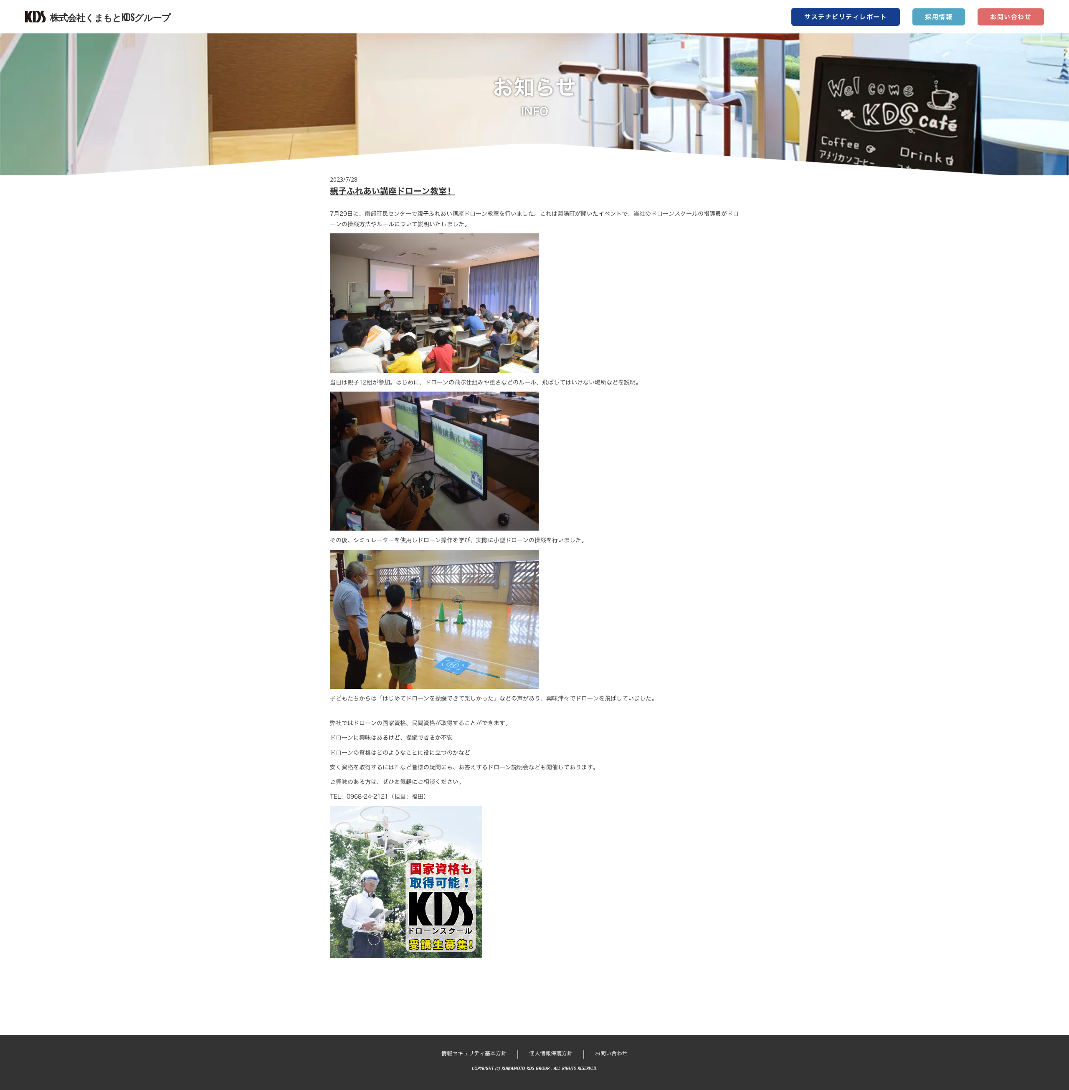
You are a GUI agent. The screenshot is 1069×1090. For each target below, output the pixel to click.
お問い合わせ (1010, 17)
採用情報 (938, 17)
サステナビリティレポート (845, 17)
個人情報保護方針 (550, 1053)
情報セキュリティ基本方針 (474, 1053)
